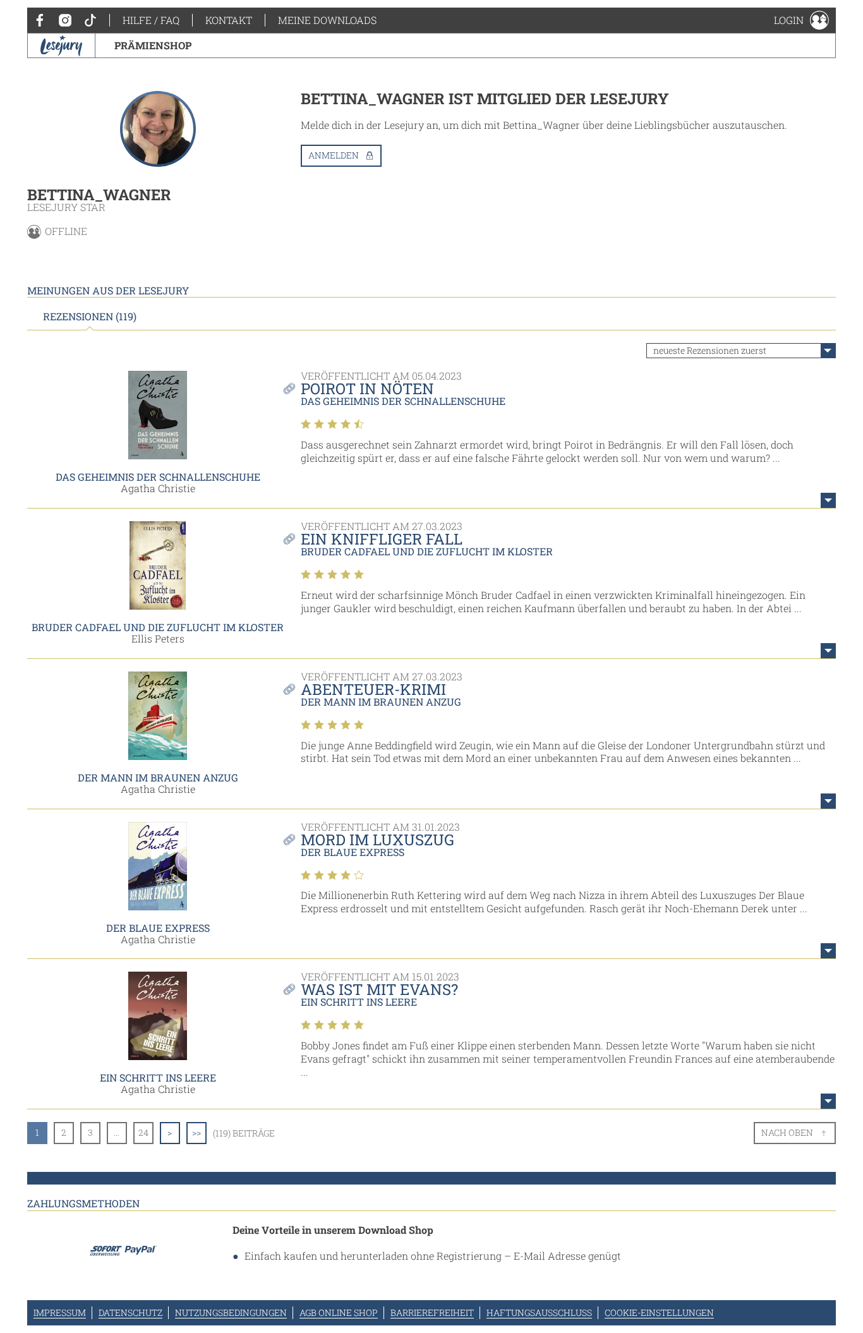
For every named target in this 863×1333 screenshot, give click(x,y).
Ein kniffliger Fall (381, 539)
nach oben (787, 1132)
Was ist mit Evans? (379, 989)
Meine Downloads (327, 20)
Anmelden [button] (333, 155)
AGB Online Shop (338, 1312)
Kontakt (228, 20)
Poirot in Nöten (367, 388)
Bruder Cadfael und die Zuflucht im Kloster (158, 627)
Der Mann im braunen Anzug (158, 777)
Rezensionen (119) (89, 316)
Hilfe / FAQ (151, 20)
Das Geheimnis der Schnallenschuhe (158, 476)
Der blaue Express (158, 927)
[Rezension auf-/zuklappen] (828, 500)
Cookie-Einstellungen (659, 1312)
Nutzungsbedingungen (231, 1312)
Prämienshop (152, 45)
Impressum (59, 1312)
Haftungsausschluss (539, 1312)
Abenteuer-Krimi (373, 689)
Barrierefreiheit (432, 1312)
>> (196, 1132)
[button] (801, 20)
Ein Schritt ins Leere (158, 1077)
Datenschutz (130, 1312)
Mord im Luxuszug (377, 839)
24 (143, 1132)
